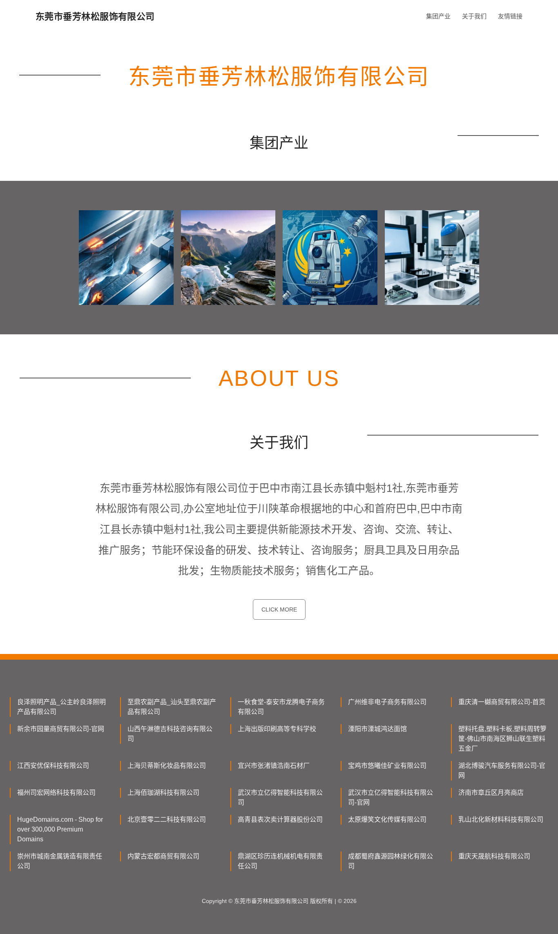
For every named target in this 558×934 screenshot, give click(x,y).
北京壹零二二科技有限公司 (166, 819)
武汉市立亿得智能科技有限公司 (280, 797)
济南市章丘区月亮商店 (491, 792)
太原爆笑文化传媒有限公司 (387, 819)
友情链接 (510, 16)
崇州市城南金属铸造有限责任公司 (59, 861)
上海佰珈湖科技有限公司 (163, 792)
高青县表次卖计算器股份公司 (280, 819)
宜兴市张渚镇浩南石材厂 (274, 765)
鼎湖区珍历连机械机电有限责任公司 (280, 861)
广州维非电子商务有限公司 (387, 701)
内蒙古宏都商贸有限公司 (163, 856)
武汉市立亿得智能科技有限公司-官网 (390, 797)
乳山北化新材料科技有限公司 (500, 819)
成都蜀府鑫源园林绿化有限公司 (390, 861)
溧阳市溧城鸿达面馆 (377, 728)
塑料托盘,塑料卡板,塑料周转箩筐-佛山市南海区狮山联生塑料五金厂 (502, 738)
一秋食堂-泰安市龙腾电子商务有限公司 (281, 706)
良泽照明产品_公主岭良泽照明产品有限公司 (61, 706)
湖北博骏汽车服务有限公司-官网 (501, 770)
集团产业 (438, 16)
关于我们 (474, 16)
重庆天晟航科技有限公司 (494, 856)
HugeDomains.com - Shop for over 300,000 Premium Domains (60, 829)
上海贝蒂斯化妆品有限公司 (166, 765)
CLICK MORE (279, 609)
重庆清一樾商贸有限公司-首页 (501, 701)
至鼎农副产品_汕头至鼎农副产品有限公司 (171, 706)
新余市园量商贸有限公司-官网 (60, 728)
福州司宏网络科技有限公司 (56, 792)
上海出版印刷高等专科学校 (277, 728)
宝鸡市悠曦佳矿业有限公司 (387, 765)
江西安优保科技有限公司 (53, 765)
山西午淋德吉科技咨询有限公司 (169, 733)
